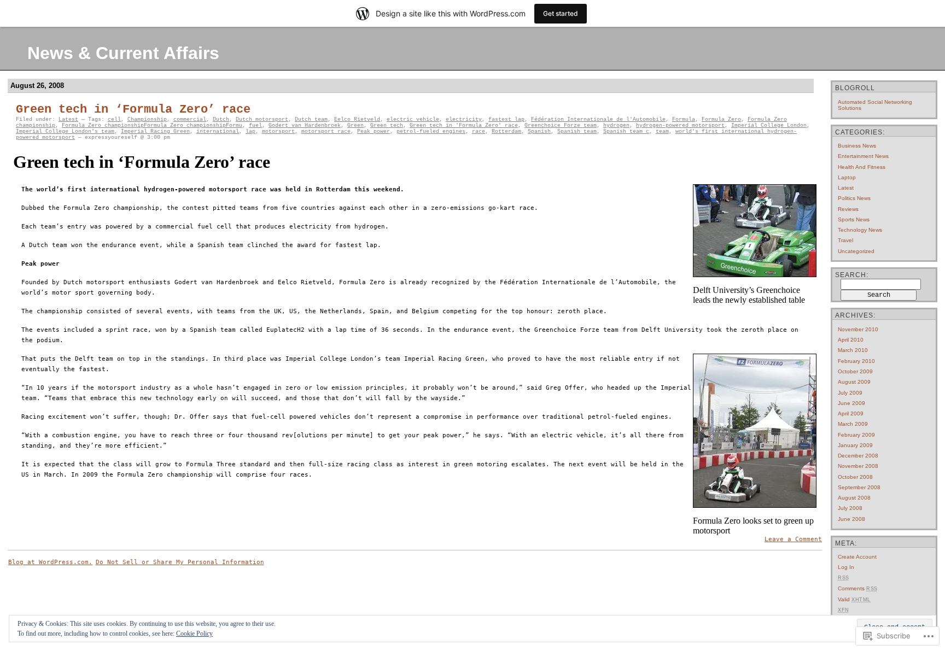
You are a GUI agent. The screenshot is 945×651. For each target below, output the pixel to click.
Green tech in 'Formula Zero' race (464, 125)
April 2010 (851, 340)
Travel (845, 240)
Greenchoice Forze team (560, 125)
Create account (857, 557)
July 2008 (850, 508)
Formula (683, 119)
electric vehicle (413, 119)
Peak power (373, 131)
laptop (847, 177)
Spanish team (577, 131)
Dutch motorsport (262, 119)
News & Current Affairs (123, 53)
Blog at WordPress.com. (50, 562)
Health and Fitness (861, 167)
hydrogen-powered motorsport (680, 125)
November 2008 (858, 466)
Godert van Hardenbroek (305, 125)
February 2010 (856, 361)
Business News (857, 146)
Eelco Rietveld (357, 119)
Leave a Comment (793, 539)
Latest (68, 119)
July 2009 (850, 393)
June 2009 (851, 403)
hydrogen (616, 125)
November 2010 (858, 329)
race (478, 131)
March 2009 (853, 424)
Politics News (854, 198)
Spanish (539, 131)
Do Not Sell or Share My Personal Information (180, 562)
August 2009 (854, 382)
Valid (854, 599)
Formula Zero (721, 119)
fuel (255, 125)
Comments (858, 588)
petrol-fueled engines (430, 131)
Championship (147, 119)
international (217, 131)
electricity (464, 119)
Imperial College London (769, 125)
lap (250, 131)
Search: (851, 275)
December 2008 (858, 456)
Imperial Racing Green (155, 131)
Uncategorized (856, 251)
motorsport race (326, 131)
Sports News (854, 219)
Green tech (386, 125)
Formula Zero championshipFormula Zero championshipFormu (152, 125)
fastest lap (506, 119)
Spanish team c (626, 131)
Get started (560, 13)
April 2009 (851, 413)
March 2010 (853, 350)
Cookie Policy (194, 633)
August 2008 (854, 498)
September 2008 (859, 487)
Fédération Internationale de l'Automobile (598, 119)
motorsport (278, 131)
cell (114, 119)
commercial (189, 119)
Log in (846, 567)
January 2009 (855, 445)
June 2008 (851, 519)
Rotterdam (506, 131)
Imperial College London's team (65, 131)
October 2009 (855, 371)
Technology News (860, 230)
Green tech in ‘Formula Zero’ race (133, 109)
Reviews (848, 209)
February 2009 (856, 435)
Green (355, 125)
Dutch (221, 119)
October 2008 (855, 477)
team (662, 131)
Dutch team (311, 119)
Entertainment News (863, 156)
